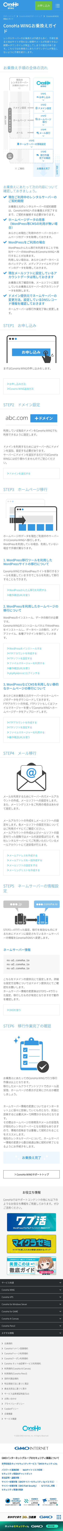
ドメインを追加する (19, 473)
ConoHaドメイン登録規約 (16, 1348)
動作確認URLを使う (19, 595)
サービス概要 (10, 1418)
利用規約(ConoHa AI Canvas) (17, 1368)
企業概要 (8, 1413)
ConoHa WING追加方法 (21, 388)
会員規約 (8, 1343)
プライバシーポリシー (14, 1403)
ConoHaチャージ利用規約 (16, 1353)
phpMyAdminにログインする (24, 673)
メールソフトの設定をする (23, 865)
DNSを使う (15, 1010)
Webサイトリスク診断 (32, 1469)
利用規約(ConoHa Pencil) (15, 1373)
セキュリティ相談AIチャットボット (17, 1473)
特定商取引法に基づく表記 (16, 1383)
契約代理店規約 (11, 1378)
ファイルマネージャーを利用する (27, 663)
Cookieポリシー (11, 1408)
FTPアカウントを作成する (23, 653)
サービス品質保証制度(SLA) (16, 1393)
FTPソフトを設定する (20, 658)
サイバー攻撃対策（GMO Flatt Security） (20, 1485)
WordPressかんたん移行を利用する (27, 590)
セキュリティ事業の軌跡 (12, 1489)
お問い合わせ (10, 1398)
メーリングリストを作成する (24, 870)
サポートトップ (9, 16)
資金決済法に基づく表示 (15, 1388)
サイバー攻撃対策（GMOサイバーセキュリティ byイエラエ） (28, 1481)
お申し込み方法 (17, 383)
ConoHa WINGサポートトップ (30, 16)
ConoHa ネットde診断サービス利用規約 (22, 1363)
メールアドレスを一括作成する (25, 860)
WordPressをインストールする (25, 648)
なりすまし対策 (48, 1485)
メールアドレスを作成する (23, 855)
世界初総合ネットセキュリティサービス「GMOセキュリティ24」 (30, 1463)
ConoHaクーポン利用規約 (16, 1358)
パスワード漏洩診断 (10, 1469)
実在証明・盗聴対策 (10, 1477)
